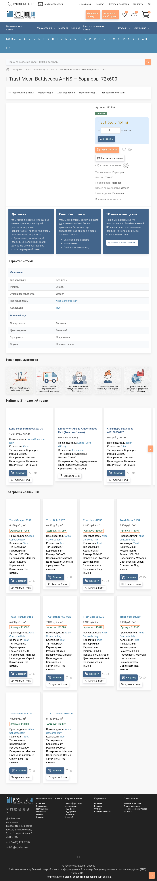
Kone (26, 446)
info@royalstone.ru (18, 847)
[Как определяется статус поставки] (125, 165)
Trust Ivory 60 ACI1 (131, 616)
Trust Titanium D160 (21, 616)
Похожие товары (88, 92)
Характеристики (66, 92)
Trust (58, 307)
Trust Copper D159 (20, 520)
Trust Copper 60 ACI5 (58, 616)
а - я (144, 39)
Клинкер (98, 806)
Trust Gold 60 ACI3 (93, 616)
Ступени (97, 809)
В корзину (108, 139)
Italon (129, 442)
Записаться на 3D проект (123, 242)
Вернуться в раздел (23, 92)
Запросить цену (71, 476)
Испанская (40, 803)
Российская (41, 812)
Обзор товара (45, 92)
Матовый (69, 817)
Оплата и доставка (132, 806)
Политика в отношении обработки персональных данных (78, 876)
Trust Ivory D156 (92, 520)
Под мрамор (70, 812)
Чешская (39, 814)
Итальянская (41, 806)
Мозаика (98, 803)
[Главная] (7, 69)
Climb (124, 446)
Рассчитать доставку (112, 158)
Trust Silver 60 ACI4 (20, 713)
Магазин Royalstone (132, 803)
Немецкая (40, 817)
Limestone (78, 450)
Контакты (128, 812)
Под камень (70, 809)
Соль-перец (70, 814)
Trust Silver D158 (130, 520)
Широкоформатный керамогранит (73, 804)
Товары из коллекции (113, 92)
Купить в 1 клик (109, 149)
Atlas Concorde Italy (67, 300)
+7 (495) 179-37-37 (19, 842)
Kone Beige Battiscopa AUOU (26, 428)
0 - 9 (8, 48)
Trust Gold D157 (55, 520)
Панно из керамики (102, 812)
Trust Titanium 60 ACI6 (59, 713)
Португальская (42, 809)
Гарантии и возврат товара (135, 809)
